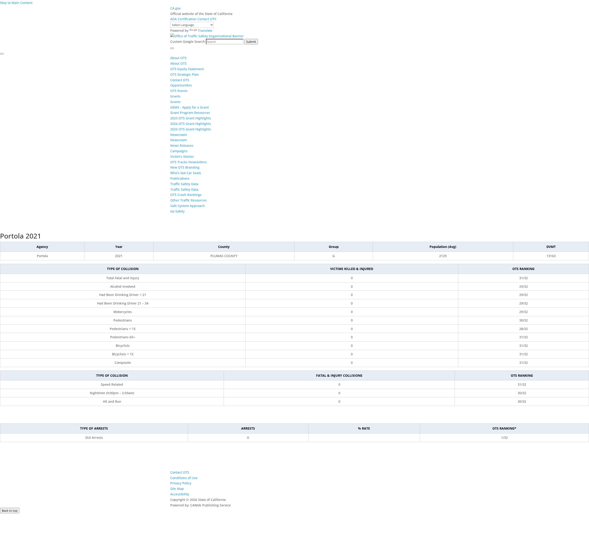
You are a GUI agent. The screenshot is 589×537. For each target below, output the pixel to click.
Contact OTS (206, 19)
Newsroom (178, 134)
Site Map (177, 488)
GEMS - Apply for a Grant (189, 107)
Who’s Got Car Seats (185, 173)
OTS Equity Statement (187, 69)
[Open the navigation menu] (172, 48)
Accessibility (179, 494)
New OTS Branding (184, 167)
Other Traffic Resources (188, 200)
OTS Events (179, 91)
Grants (175, 96)
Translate (205, 30)
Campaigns (179, 151)
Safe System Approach (187, 206)
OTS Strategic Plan (184, 74)
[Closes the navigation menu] (2, 54)
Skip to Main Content (16, 2)
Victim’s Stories (182, 156)
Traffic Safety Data (184, 184)
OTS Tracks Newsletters (188, 162)
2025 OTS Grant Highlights (190, 129)
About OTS (178, 58)
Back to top (9, 510)
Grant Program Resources (190, 112)
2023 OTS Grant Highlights (190, 118)
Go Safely (177, 211)
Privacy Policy (180, 483)
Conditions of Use (183, 478)
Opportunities (181, 85)
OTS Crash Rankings (186, 194)
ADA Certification (183, 19)
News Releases (181, 145)
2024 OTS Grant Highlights (190, 123)
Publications (179, 178)
